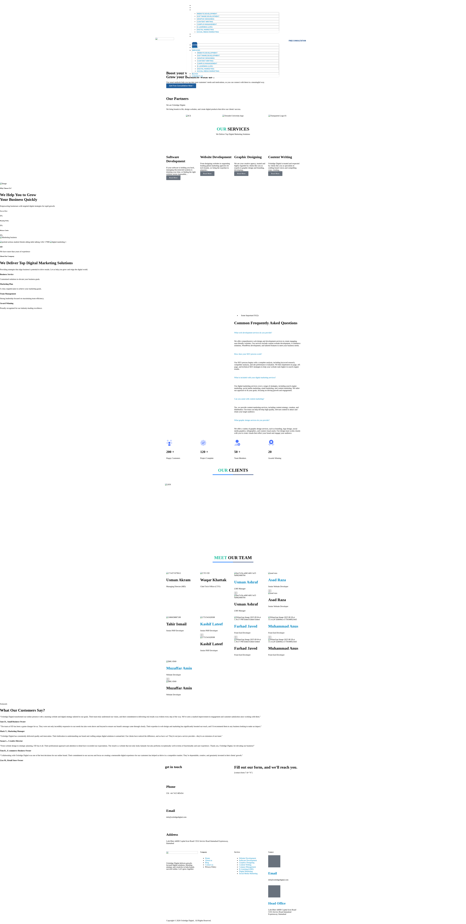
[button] (233, 40)
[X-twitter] (189, 875)
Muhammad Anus (283, 626)
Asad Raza (277, 580)
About (195, 8)
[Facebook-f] (169, 875)
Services (196, 10)
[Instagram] (176, 875)
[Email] (274, 861)
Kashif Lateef (211, 624)
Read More (173, 178)
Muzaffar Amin (179, 668)
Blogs (195, 34)
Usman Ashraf (246, 582)
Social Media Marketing (208, 32)
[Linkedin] (182, 875)
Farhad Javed (245, 626)
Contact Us (197, 36)
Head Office (277, 903)
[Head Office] (274, 891)
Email (272, 873)
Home (194, 5)
